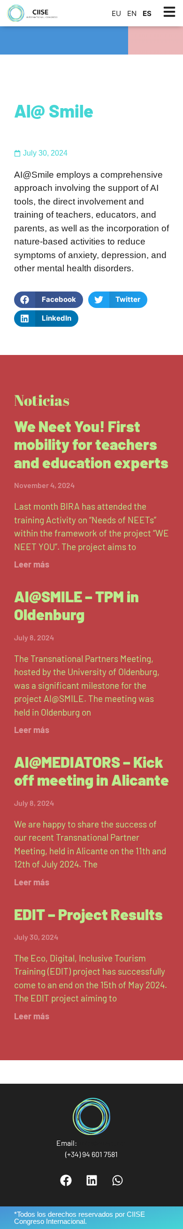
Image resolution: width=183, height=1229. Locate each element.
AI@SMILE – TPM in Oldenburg (76, 605)
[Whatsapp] (117, 1180)
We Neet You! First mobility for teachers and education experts (91, 444)
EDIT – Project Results (88, 914)
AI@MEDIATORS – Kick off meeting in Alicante (91, 770)
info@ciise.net (102, 1142)
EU (116, 13)
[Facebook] (65, 1180)
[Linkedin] (91, 1180)
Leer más (31, 564)
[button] (48, 299)
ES (147, 13)
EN (132, 13)
